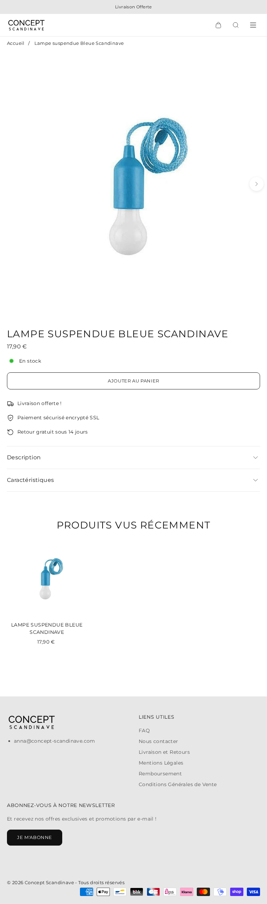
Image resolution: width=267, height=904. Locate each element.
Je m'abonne (34, 837)
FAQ (144, 730)
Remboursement (160, 773)
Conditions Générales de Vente (178, 784)
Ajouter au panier (133, 381)
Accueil (16, 43)
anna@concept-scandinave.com (54, 741)
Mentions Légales (161, 763)
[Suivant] (257, 184)
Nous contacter (158, 741)
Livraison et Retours (164, 752)
